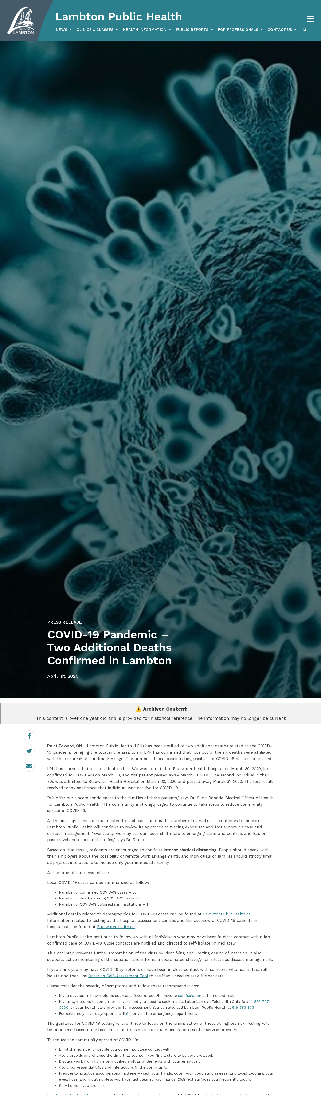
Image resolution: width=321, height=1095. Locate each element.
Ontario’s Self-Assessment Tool (118, 975)
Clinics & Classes (95, 29)
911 (129, 1013)
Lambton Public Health (118, 16)
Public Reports (192, 29)
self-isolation (189, 995)
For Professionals (238, 29)
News (61, 29)
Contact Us (280, 29)
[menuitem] (63, 29)
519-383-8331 (244, 1007)
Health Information (144, 29)
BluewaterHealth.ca (116, 926)
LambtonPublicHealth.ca (227, 914)
